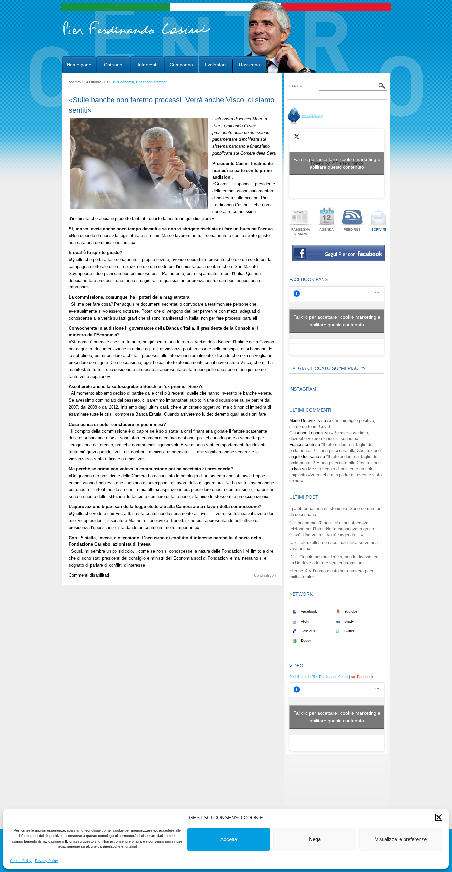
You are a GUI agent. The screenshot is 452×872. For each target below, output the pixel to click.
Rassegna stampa (150, 82)
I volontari (215, 64)
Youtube (350, 611)
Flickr (305, 621)
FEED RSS (352, 229)
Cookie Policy (21, 861)
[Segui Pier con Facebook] (338, 259)
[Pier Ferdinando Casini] (136, 36)
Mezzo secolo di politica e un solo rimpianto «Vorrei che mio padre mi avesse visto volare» (335, 474)
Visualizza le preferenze (401, 839)
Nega (315, 839)
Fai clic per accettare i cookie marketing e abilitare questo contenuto (336, 163)
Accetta (228, 839)
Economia (126, 82)
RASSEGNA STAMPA (300, 232)
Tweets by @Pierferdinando (336, 163)
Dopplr (306, 640)
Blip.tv (348, 621)
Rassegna (249, 64)
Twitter (348, 631)
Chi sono (113, 64)
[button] (438, 817)
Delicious (307, 631)
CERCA (295, 86)
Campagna (181, 64)
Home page (79, 64)
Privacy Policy (46, 861)
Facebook (308, 611)
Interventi (147, 64)
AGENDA (326, 229)
